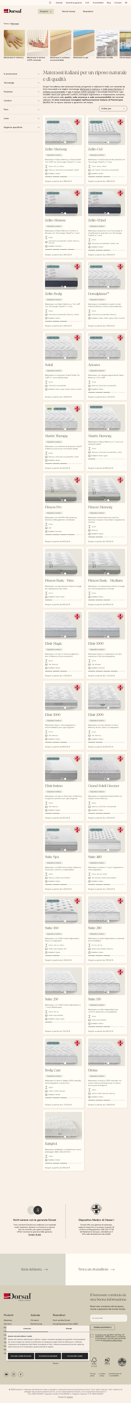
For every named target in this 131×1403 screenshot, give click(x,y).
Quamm (70, 1397)
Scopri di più (34, 1234)
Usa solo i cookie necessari (21, 1356)
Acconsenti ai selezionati (48, 1356)
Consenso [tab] (27, 1329)
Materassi (8, 1320)
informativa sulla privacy (112, 1340)
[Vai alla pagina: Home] (13, 11)
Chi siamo (35, 1320)
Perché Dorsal (36, 1324)
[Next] (128, 43)
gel (69, 91)
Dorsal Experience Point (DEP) (65, 1324)
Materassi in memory (90, 89)
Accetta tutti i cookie (75, 1356)
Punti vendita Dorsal (61, 1320)
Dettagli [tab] (69, 1329)
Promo (55, 1363)
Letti (6, 1331)
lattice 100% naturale (84, 91)
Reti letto (8, 1324)
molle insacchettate (112, 89)
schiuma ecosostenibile (54, 91)
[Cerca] (50, 3)
